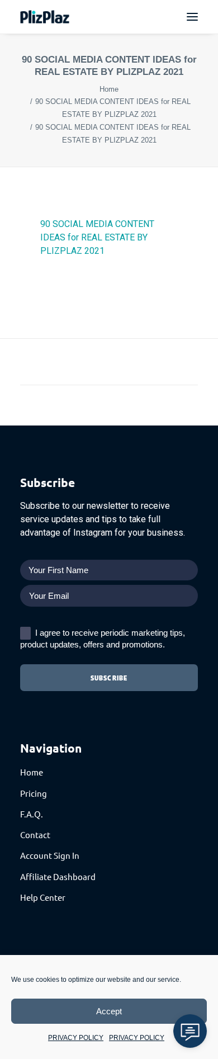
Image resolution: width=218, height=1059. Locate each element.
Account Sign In (49, 855)
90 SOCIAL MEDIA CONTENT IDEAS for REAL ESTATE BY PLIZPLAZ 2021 (97, 237)
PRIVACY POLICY (75, 1038)
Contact (35, 834)
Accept (109, 1011)
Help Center (42, 897)
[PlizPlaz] (44, 16)
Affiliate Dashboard (58, 876)
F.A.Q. (31, 814)
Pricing (33, 793)
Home (109, 89)
